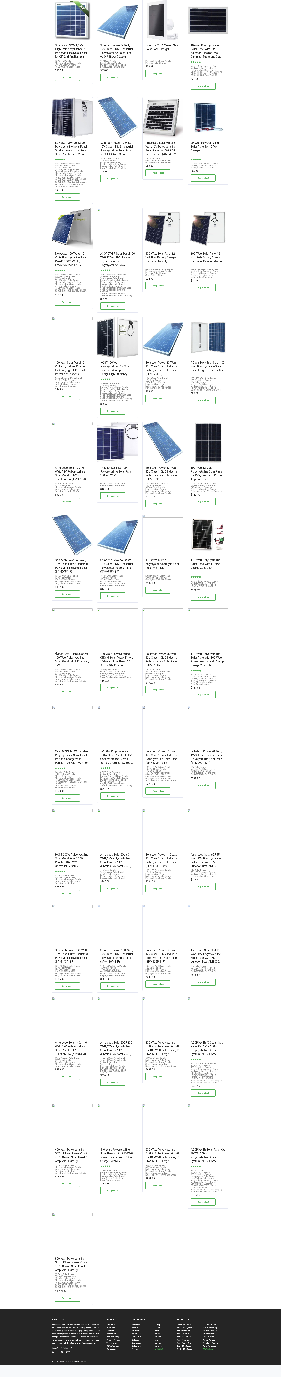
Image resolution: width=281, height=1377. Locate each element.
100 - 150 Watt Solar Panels (67, 164)
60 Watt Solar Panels (109, 874)
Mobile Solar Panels (64, 776)
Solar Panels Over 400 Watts (204, 1083)
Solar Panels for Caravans (67, 181)
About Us (110, 1325)
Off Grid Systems (184, 1349)
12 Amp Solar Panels (64, 876)
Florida (135, 1349)
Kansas (157, 1343)
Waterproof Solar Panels (66, 187)
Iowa (156, 1340)
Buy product (67, 77)
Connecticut (137, 1343)
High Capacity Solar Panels (112, 1066)
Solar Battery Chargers (156, 275)
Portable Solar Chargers (156, 63)
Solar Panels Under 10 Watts (204, 74)
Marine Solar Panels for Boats (204, 66)
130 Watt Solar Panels (110, 970)
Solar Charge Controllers (202, 587)
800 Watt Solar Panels (201, 1174)
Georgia (158, 1325)
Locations (110, 1331)
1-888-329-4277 (62, 1352)
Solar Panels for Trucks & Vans (69, 185)
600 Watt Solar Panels (155, 1167)
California (136, 1337)
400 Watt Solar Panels (201, 1067)
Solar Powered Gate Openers (204, 76)
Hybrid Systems (183, 1346)
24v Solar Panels (108, 1064)
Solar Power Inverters (201, 684)
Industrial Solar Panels (110, 63)
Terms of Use (112, 1343)
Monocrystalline (184, 1331)
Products (110, 1328)
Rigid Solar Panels (199, 1188)
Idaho (156, 1331)
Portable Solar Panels (65, 788)
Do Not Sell (111, 1334)
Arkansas (136, 1334)
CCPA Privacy (112, 1346)
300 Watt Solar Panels (201, 675)
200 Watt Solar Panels (65, 877)
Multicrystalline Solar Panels (68, 63)
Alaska (135, 1328)
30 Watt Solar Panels (155, 487)
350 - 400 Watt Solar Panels (203, 1064)
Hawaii (157, 1328)
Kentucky (158, 1346)
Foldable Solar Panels (65, 774)
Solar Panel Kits (183, 1343)
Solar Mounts (182, 1340)
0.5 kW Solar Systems (110, 772)
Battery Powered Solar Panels (69, 171)
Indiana (157, 1337)
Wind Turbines (209, 1346)
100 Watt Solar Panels (65, 166)
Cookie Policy (112, 1337)
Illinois (157, 1334)
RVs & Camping (210, 1328)
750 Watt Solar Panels (110, 1171)
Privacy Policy (113, 1340)
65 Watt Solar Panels (155, 673)
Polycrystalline (183, 1334)
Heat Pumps (208, 1337)
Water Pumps (209, 1340)
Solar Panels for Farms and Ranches (112, 291)
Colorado (136, 1340)
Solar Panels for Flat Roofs (112, 294)
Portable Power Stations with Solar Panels (71, 783)
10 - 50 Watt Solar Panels (157, 378)
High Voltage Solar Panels (112, 1068)
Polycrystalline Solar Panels (67, 67)
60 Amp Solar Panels (200, 1172)
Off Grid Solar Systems (65, 65)
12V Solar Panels (63, 61)
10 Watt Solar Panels (109, 159)
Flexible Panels (183, 1325)
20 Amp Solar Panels (110, 670)
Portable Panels (183, 1337)
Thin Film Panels (210, 1343)
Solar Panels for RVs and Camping (206, 72)
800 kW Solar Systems (65, 1276)
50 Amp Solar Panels (155, 1165)
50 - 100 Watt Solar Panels (67, 169)
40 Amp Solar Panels (200, 1065)
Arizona (135, 1331)
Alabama (136, 1325)
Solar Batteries (210, 1331)
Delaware (136, 1346)
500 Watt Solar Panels (110, 774)
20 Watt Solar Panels (155, 382)
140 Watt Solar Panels (65, 772)
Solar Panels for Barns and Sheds (70, 179)
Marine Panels (209, 1325)
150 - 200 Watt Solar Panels (113, 1058)
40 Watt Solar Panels (109, 580)
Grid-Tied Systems (185, 1328)
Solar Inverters (210, 1334)
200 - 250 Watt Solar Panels (113, 1060)
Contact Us (111, 1349)
